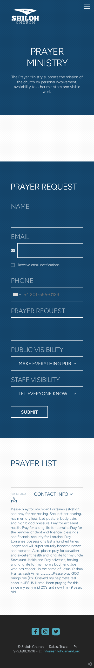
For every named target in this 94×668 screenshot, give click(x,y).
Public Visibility (37, 350)
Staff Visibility (35, 380)
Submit (29, 412)
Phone (22, 281)
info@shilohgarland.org (62, 651)
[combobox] (16, 294)
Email (20, 237)
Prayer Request (38, 311)
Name (20, 206)
